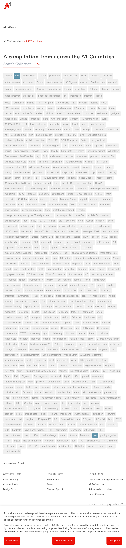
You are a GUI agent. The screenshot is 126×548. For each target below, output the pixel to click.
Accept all (114, 540)
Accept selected (85, 330)
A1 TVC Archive (12, 41)
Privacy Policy (34, 225)
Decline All (12, 540)
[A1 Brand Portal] (6, 5)
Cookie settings (63, 540)
